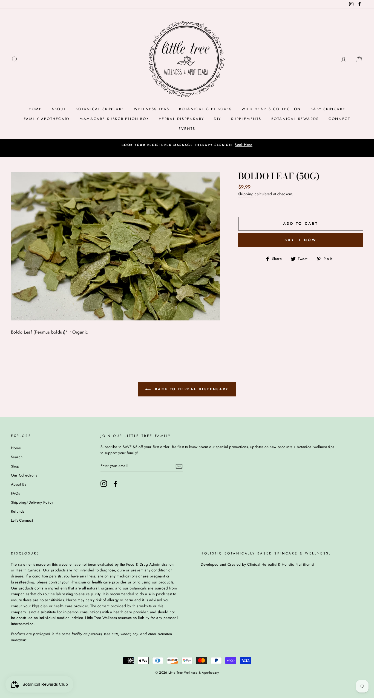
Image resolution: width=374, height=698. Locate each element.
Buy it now (300, 240)
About (58, 109)
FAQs (15, 493)
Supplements (246, 118)
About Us (18, 484)
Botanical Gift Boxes (205, 109)
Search (16, 457)
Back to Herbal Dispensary (191, 389)
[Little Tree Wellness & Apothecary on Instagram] (103, 483)
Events (187, 128)
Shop (15, 466)
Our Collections (24, 475)
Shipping (246, 194)
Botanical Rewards (295, 118)
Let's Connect (22, 520)
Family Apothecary (47, 118)
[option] (187, 145)
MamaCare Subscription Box (114, 118)
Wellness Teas (151, 109)
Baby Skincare (327, 109)
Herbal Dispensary (181, 118)
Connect (339, 118)
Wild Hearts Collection (271, 109)
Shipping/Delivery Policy (32, 502)
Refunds (17, 511)
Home (35, 109)
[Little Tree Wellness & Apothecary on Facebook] (115, 483)
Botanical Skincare (100, 109)
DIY (217, 118)
